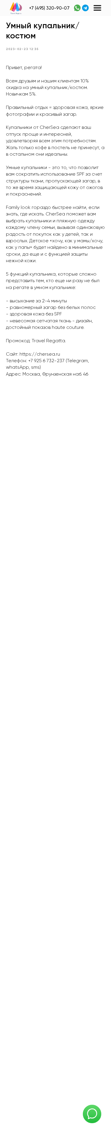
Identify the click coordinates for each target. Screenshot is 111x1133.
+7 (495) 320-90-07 (49, 8)
